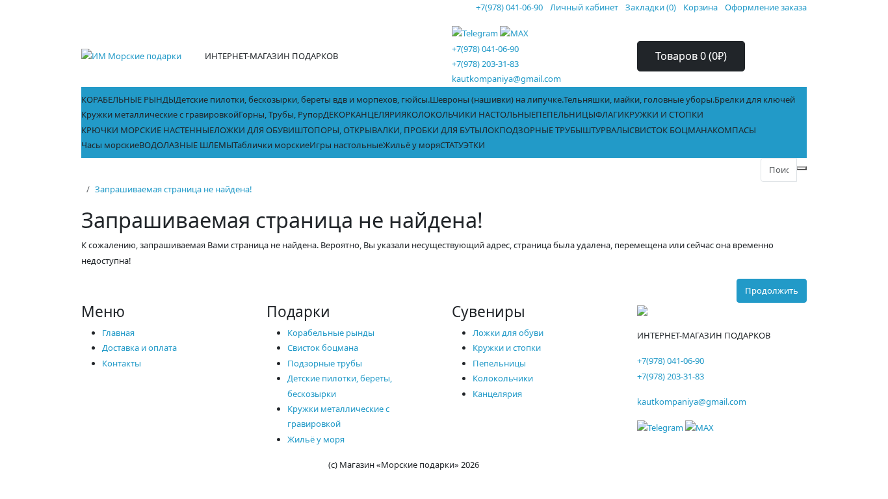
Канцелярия (497, 394)
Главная (118, 333)
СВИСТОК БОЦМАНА (670, 130)
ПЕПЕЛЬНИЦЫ (565, 114)
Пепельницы (499, 363)
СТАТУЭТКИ (462, 145)
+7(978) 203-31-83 (485, 64)
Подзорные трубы (324, 363)
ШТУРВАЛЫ (605, 130)
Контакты (121, 363)
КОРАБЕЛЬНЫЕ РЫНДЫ (128, 99)
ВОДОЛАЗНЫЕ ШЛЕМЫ (186, 145)
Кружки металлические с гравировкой (160, 114)
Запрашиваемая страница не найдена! (173, 189)
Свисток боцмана (322, 347)
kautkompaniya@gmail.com (506, 78)
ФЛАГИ (609, 114)
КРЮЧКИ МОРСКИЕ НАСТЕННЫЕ (147, 130)
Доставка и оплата (139, 347)
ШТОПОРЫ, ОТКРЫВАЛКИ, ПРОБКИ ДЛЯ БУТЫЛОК (396, 130)
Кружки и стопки (507, 347)
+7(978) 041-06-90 (485, 49)
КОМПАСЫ (734, 130)
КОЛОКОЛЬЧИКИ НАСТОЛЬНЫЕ (471, 114)
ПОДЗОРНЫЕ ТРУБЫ (540, 130)
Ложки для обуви (508, 333)
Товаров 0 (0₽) (691, 56)
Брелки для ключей (754, 99)
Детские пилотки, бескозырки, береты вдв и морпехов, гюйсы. (303, 99)
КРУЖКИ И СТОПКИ (663, 114)
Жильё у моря (411, 145)
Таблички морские (271, 145)
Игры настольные (346, 145)
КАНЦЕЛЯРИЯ (378, 114)
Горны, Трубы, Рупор (281, 114)
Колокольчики (503, 378)
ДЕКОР (336, 114)
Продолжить (771, 290)
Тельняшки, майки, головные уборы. (639, 99)
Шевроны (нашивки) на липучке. (497, 99)
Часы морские (110, 145)
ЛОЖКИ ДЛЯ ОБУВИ (254, 130)
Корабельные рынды (330, 333)
